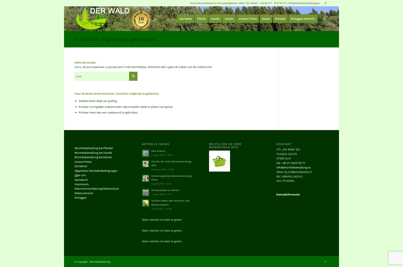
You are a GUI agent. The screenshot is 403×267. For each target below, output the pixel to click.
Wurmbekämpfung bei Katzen (93, 157)
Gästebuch (81, 180)
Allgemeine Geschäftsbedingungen (96, 171)
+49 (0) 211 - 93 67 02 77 (273, 3)
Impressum (82, 184)
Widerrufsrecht (84, 193)
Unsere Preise (83, 162)
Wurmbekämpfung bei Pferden (94, 148)
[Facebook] (325, 3)
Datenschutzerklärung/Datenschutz (97, 188)
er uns (80, 175)
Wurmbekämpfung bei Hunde (93, 153)
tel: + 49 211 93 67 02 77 (290, 163)
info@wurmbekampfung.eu (304, 3)
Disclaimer (81, 166)
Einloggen (81, 197)
